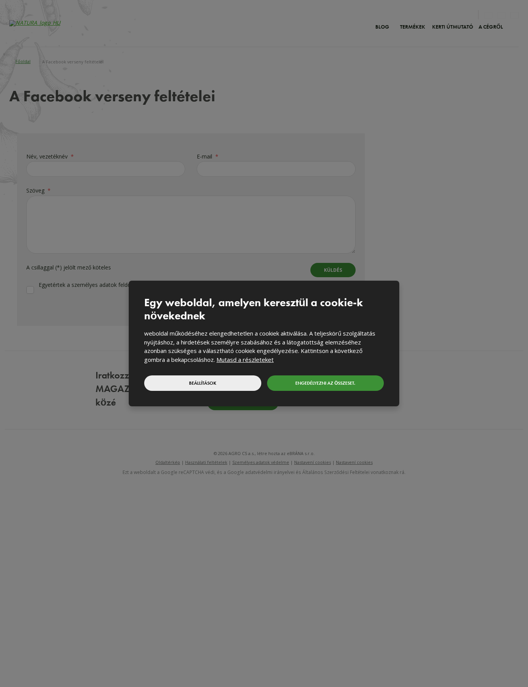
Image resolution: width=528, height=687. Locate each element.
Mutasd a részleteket (245, 359)
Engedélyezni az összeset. (325, 383)
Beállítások (202, 383)
